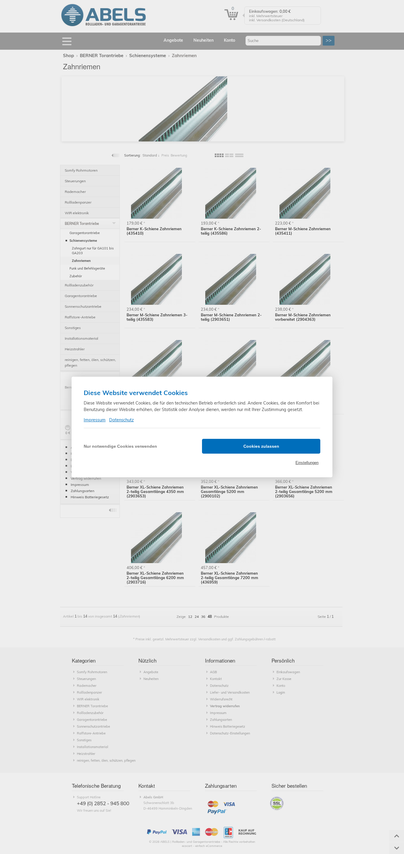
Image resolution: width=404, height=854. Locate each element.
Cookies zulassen (261, 446)
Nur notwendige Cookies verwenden (120, 446)
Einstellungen (307, 462)
